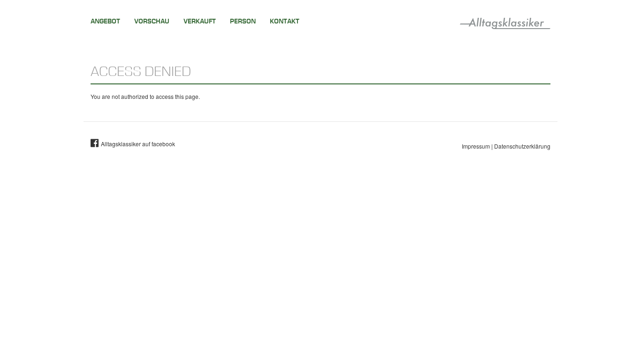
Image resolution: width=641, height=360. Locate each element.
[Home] (505, 21)
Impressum (476, 146)
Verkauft (199, 21)
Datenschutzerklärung (522, 146)
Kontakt (284, 21)
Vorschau (151, 21)
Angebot (105, 21)
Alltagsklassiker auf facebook (138, 144)
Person (243, 21)
